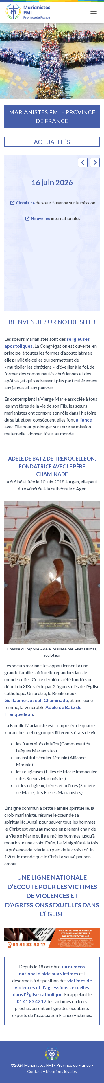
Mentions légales (61, 1071)
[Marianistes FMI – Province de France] (30, 11)
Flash (31, 202)
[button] (95, 162)
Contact (34, 1071)
